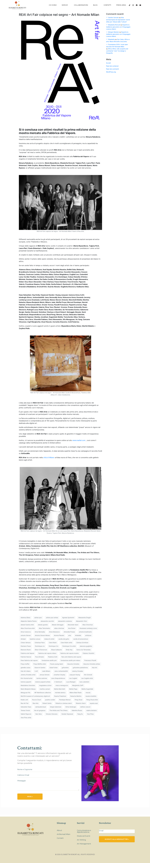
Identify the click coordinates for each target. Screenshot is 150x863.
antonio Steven (26, 635)
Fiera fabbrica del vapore (29, 660)
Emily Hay (69, 650)
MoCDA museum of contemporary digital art (35, 696)
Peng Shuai (78, 700)
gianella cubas (25, 667)
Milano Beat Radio (76, 692)
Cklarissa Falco (40, 642)
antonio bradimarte (85, 632)
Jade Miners (46, 671)
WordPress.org (111, 72)
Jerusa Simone (44, 675)
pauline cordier (50, 700)
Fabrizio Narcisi (26, 657)
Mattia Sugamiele (87, 689)
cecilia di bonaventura (80, 639)
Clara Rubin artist (66, 642)
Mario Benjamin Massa (28, 689)
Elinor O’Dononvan (41, 650)
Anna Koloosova (54, 632)
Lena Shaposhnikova (58, 678)
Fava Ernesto (39, 657)
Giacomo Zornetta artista (91, 664)
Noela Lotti (24, 700)
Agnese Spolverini (68, 617)
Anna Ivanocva (26, 632)
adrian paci (38, 617)
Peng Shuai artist (92, 700)
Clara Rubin (53, 642)
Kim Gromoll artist (26, 678)
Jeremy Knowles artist (28, 675)
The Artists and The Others (58, 710)
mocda (88, 692)
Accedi (108, 63)
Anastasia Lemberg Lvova (88, 628)
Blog (95, 5)
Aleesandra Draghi (84, 617)
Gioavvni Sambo (39, 667)
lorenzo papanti (26, 682)
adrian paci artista (52, 617)
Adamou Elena (25, 617)
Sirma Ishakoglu (70, 707)
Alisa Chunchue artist (28, 628)
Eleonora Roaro (26, 650)
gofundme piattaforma (80, 667)
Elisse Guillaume (56, 650)
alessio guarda (43, 625)
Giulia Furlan (53, 667)
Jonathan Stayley (59, 675)
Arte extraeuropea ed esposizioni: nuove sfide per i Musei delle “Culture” (118, 20)
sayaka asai (94, 703)
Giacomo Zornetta (73, 664)
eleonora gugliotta (86, 646)
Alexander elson (73, 625)
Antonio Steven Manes (42, 635)
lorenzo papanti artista (42, 682)
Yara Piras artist (26, 717)
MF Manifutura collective (42, 692)
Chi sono (53, 5)
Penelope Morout (65, 700)
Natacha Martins (75, 696)
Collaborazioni (81, 5)
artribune (88, 635)
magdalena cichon (45, 685)
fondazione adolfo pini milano (70, 660)
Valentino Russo (77, 710)
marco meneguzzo (62, 685)
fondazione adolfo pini (49, 660)
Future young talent (56, 664)
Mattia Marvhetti (59, 689)
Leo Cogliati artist (87, 678)
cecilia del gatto (63, 639)
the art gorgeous (39, 710)
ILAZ (36, 671)
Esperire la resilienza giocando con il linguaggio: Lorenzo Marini (118, 27)
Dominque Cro (53, 646)
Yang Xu (80, 714)
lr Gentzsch (58, 682)
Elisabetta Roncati (114, 25)
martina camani (45, 689)
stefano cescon (85, 707)
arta (69, 635)
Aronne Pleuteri (59, 635)
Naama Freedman (60, 696)
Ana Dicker (71, 628)
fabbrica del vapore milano (47, 653)
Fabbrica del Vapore (27, 653)
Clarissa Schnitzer (82, 642)
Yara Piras (90, 714)
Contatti (107, 5)
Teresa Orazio (25, 710)
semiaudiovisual (40, 707)
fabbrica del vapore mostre (69, 653)
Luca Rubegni (70, 682)
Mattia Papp (73, 689)
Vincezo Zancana (51, 714)
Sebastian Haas (26, 707)
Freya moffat (25, 664)
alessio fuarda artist (27, 625)
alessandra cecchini (47, 621)
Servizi (65, 5)
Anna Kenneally (40, 632)
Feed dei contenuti (112, 66)
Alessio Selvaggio (57, 625)
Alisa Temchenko (44, 628)
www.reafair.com (79, 440)
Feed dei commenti (112, 69)
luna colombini (84, 682)
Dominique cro (40, 646)
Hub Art (94, 667)
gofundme (65, 667)
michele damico (60, 692)
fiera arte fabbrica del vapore (71, 657)
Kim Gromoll (88, 675)
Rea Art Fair (24, 703)
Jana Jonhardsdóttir (61, 671)
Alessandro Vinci (81, 621)
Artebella (78, 635)
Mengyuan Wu (25, 692)
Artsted (23, 639)
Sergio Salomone (55, 707)
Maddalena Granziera (28, 685)
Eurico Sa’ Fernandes (84, 650)
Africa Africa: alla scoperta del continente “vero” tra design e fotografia (117, 51)
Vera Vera (38, 714)
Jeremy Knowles (77, 671)
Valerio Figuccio (26, 714)
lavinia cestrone (42, 678)
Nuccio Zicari (36, 700)
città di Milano (48, 457)
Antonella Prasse (69, 632)
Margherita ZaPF (77, 685)
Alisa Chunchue (87, 625)
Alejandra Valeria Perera (29, 621)
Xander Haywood (67, 714)
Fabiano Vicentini (88, 653)
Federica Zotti (52, 657)
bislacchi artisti (49, 639)
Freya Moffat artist (39, 664)
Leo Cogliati (73, 678)
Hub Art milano (26, 671)
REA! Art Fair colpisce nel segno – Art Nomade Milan (59, 15)
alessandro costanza (65, 621)
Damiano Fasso (26, 646)
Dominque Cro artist (69, 646)
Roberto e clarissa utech (64, 703)
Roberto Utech (81, 703)
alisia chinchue (59, 628)
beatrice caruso (35, 639)
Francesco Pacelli (90, 660)
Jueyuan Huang (74, 675)
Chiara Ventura (26, 642)
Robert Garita (47, 703)
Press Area (121, 5)
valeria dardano (91, 710)
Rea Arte (35, 703)
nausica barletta (91, 696)
